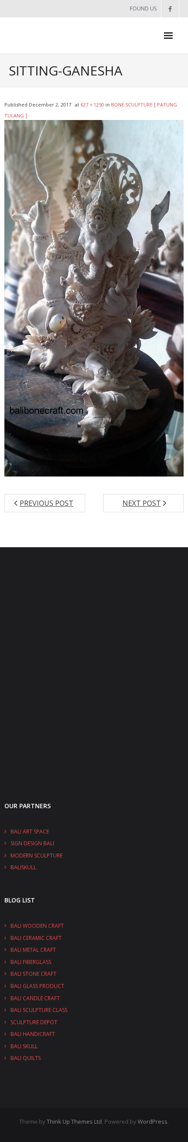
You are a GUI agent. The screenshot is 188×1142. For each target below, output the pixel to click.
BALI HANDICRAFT (32, 1034)
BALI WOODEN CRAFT (37, 925)
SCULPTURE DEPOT (33, 1022)
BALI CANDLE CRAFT (35, 998)
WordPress (152, 1121)
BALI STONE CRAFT (33, 973)
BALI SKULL (24, 1046)
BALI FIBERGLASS (30, 962)
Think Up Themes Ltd (74, 1121)
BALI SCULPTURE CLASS (38, 1010)
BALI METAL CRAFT (33, 949)
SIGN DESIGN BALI (32, 843)
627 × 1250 (92, 104)
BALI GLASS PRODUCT (37, 986)
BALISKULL (23, 867)
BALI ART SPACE (29, 831)
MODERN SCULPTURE (36, 855)
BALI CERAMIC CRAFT (36, 938)
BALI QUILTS (25, 1058)
